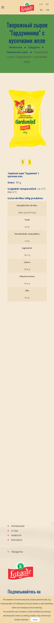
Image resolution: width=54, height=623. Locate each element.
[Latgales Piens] (27, 6)
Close (35, 619)
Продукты (34, 47)
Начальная (15, 47)
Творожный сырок (17, 52)
